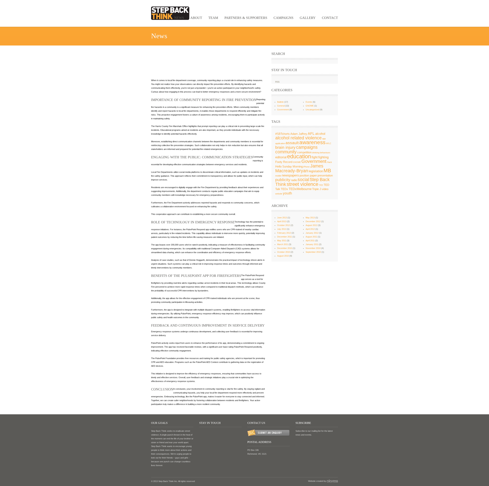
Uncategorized (312, 109)
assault (292, 143)
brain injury (285, 147)
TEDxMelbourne (300, 189)
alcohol (320, 134)
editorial (281, 157)
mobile (278, 176)
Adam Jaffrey (298, 133)
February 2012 (284, 233)
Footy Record (283, 161)
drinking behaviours (321, 152)
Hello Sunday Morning (289, 166)
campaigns (307, 147)
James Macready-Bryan (299, 168)
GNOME (310, 106)
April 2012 (310, 229)
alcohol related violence (298, 137)
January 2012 (312, 233)
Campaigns (283, 18)
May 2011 (281, 240)
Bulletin (280, 102)
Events (309, 102)
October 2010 (283, 252)
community (286, 151)
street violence (302, 184)
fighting (323, 157)
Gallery (308, 18)
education (299, 156)
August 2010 (283, 256)
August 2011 (311, 237)
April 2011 (310, 240)
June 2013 (282, 217)
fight (315, 157)
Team (213, 18)
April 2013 (281, 221)
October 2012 (283, 225)
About (196, 18)
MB (327, 170)
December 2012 (313, 221)
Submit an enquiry (268, 433)
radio (294, 180)
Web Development (332, 480)
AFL (311, 133)
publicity (282, 179)
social (303, 179)
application (280, 143)
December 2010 (284, 248)
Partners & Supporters (245, 18)
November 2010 (313, 248)
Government (283, 109)
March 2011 (282, 244)
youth (287, 193)
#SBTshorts (282, 133)
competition (304, 152)
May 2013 (310, 217)
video (325, 189)
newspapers (290, 175)
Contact (330, 18)
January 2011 (312, 244)
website (278, 194)
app (324, 138)
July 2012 (281, 229)
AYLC (328, 143)
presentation (325, 175)
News (179, 18)
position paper (308, 175)
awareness (312, 142)
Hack (329, 162)
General (281, 106)
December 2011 (284, 237)
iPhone (306, 167)
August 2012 (311, 225)
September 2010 (313, 252)
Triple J (316, 189)
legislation (316, 171)
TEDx (284, 189)
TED (321, 185)
